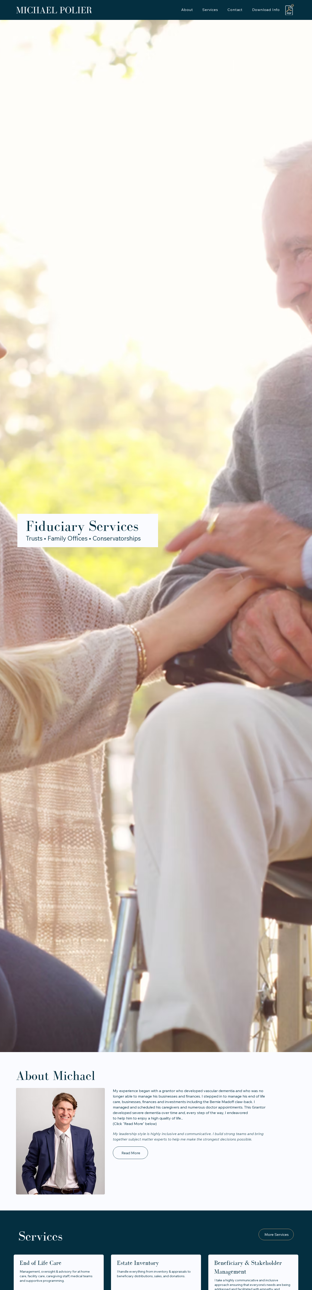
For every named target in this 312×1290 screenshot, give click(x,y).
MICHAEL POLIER (54, 10)
